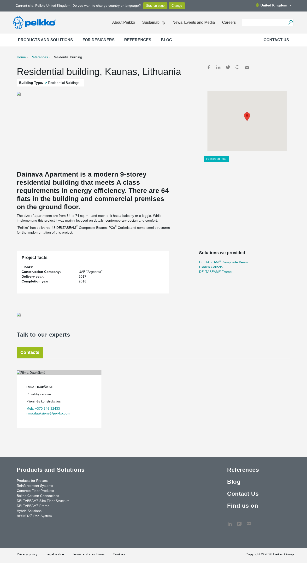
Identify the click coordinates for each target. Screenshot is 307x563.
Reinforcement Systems (35, 486)
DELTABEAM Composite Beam (223, 262)
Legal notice (55, 554)
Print (237, 67)
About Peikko (123, 22)
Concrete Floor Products (35, 491)
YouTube (239, 521)
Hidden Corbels (211, 267)
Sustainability (153, 22)
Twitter (227, 67)
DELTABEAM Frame (215, 272)
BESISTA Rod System (34, 515)
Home (21, 57)
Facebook (208, 67)
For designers (99, 40)
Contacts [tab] (29, 352)
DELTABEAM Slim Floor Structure (43, 500)
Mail (247, 67)
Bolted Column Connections (38, 496)
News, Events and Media (193, 22)
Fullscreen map (216, 159)
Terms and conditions (88, 554)
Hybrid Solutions (29, 511)
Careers (229, 22)
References (137, 40)
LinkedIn (218, 67)
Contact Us (276, 40)
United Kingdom (273, 5)
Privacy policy (27, 554)
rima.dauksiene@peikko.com (48, 413)
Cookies (119, 554)
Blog (166, 40)
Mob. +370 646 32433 (43, 408)
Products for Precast (32, 481)
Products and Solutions (45, 40)
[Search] (290, 22)
